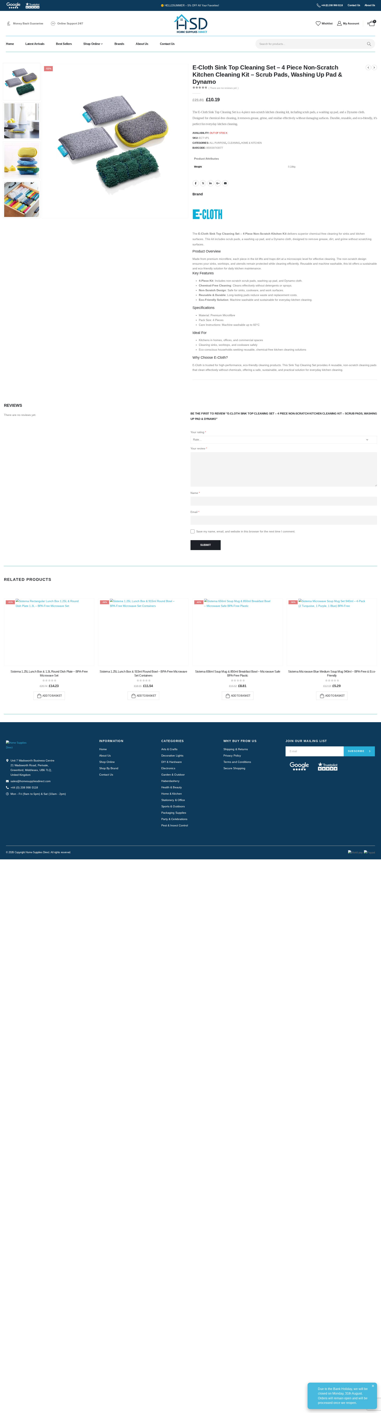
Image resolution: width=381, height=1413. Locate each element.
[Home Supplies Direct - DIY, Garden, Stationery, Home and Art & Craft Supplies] (190, 23)
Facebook (195, 183)
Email (225, 183)
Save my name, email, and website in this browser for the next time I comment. (245, 531)
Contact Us (167, 43)
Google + (218, 183)
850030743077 (214, 148)
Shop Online (91, 43)
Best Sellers (64, 43)
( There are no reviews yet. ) (224, 88)
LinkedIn (210, 183)
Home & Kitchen (251, 143)
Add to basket (52, 695)
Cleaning (234, 143)
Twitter (203, 183)
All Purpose (218, 143)
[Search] (369, 44)
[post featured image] (49, 632)
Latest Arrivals (34, 43)
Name (195, 492)
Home (10, 43)
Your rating (198, 432)
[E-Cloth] (207, 214)
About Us (142, 43)
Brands (119, 43)
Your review (198, 448)
